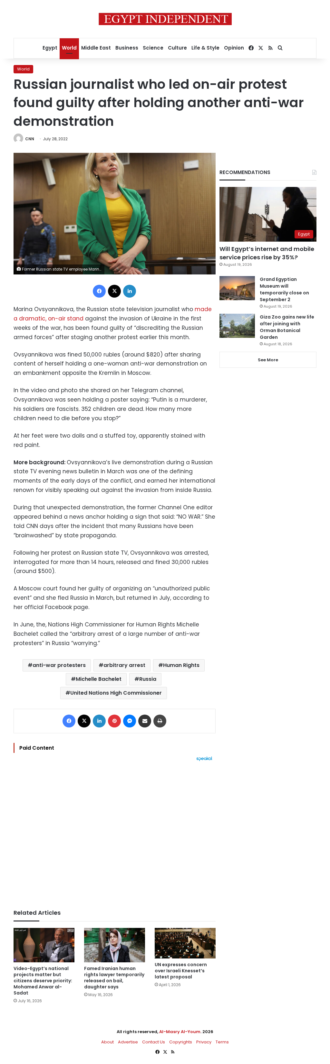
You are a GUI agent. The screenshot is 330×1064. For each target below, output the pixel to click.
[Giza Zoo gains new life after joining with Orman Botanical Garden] (237, 326)
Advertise (128, 1042)
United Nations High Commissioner (116, 693)
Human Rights (181, 665)
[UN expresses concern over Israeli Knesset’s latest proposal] (185, 943)
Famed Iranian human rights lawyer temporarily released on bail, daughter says (114, 977)
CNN (29, 139)
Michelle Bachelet (98, 679)
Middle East (96, 47)
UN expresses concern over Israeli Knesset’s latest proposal (181, 970)
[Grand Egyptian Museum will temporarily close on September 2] (237, 288)
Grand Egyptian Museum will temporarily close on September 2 (284, 289)
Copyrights (180, 1042)
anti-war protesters (59, 665)
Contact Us (153, 1042)
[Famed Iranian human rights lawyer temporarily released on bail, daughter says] (114, 945)
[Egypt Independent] (165, 19)
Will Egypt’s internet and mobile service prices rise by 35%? (266, 253)
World (69, 47)
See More (268, 360)
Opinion (234, 47)
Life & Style (205, 47)
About (107, 1042)
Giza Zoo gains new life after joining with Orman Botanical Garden (287, 327)
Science (153, 47)
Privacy (203, 1042)
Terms (222, 1042)
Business (126, 47)
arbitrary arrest (124, 665)
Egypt (50, 47)
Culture (177, 47)
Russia (147, 679)
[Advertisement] (115, 832)
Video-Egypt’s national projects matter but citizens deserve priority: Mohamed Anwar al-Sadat (43, 980)
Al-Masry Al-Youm (179, 1032)
